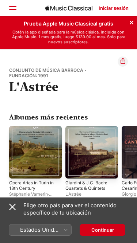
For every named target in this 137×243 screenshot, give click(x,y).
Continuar (102, 230)
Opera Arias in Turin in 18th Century (31, 185)
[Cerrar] (131, 21)
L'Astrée (73, 194)
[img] (68, 8)
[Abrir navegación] (12, 8)
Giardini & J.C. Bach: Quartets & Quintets (86, 185)
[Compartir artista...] (123, 61)
